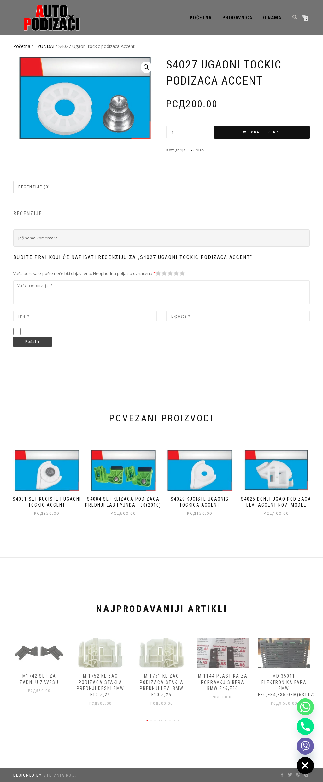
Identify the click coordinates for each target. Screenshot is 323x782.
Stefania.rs (58, 775)
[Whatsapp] (305, 706)
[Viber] (305, 746)
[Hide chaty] (305, 765)
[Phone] (305, 726)
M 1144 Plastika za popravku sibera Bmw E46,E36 (223, 682)
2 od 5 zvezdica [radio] (161, 273)
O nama (272, 18)
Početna (201, 18)
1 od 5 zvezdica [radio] (158, 273)
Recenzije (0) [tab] (34, 187)
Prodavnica (237, 18)
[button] (146, 67)
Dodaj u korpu (264, 132)
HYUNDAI (44, 46)
